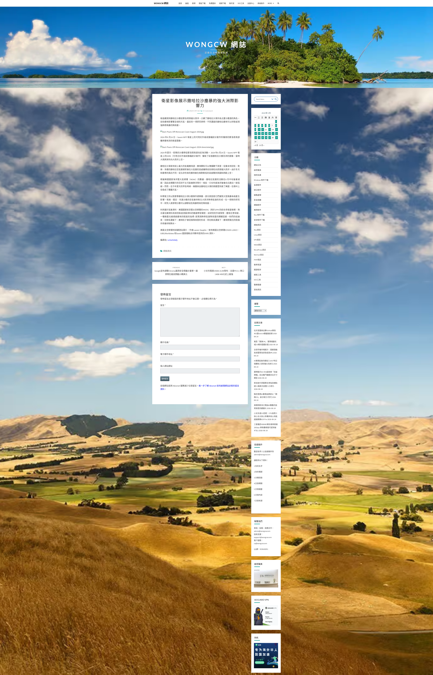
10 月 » (261, 145)
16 (256, 133)
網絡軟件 (257, 205)
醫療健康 (257, 285)
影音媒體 (257, 200)
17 (259, 133)
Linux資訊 (258, 235)
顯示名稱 (165, 342)
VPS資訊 (257, 240)
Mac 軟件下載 (259, 215)
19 (266, 133)
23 (256, 137)
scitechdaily (172, 240)
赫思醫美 (257, 170)
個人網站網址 (166, 366)
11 (263, 129)
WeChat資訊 (259, 255)
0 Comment (208, 111)
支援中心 (250, 3)
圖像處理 (257, 195)
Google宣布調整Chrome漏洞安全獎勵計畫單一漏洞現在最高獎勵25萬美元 (176, 271)
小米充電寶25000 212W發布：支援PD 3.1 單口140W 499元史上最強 (224, 271)
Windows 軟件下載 (261, 180)
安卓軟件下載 (259, 220)
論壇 (187, 3)
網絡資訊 (167, 251)
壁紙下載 (202, 3)
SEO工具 (241, 3)
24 (259, 137)
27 (270, 137)
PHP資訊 (257, 260)
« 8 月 (256, 145)
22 (276, 133)
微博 (193, 3)
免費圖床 (212, 3)
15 (276, 129)
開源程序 (257, 270)
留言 (163, 305)
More (270, 3)
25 (263, 137)
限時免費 (257, 175)
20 (270, 133)
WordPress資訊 (260, 250)
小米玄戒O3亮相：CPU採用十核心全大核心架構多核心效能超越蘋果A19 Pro (265, 416)
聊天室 (231, 3)
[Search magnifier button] (275, 99)
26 (266, 137)
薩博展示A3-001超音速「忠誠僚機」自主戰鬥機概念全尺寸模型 (265, 375)
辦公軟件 (257, 190)
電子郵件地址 (167, 354)
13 (270, 129)
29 (276, 137)
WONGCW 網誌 (161, 3)
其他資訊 (257, 289)
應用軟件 (257, 210)
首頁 (180, 3)
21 (273, 133)
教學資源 (257, 265)
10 (259, 129)
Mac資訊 (257, 230)
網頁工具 (257, 275)
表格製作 (261, 3)
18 (263, 133)
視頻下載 (222, 3)
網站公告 (257, 165)
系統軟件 (257, 185)
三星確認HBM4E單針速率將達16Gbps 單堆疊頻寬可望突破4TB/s (266, 427)
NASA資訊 (258, 245)
